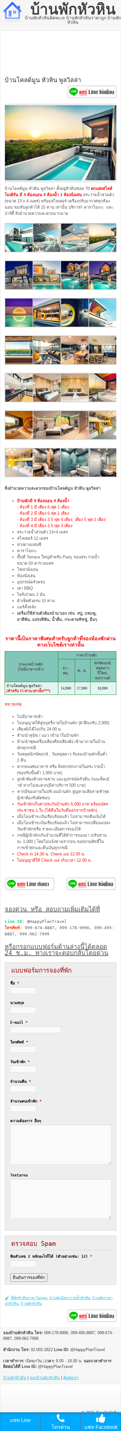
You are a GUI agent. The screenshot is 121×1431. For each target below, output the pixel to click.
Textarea (19, 1175)
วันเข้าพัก (20, 1062)
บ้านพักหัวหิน (73, 9)
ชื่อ (14, 983)
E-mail (19, 1022)
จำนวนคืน (20, 1081)
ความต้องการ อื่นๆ (25, 1121)
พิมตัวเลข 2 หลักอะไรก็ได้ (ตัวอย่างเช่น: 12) (51, 1256)
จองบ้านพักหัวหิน (45, 1377)
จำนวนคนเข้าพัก (26, 1101)
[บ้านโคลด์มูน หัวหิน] (19, 251)
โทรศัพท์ (19, 1042)
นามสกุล (17, 1003)
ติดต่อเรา (71, 1377)
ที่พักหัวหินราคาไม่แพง (29, 1298)
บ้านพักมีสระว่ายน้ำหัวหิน (69, 1298)
